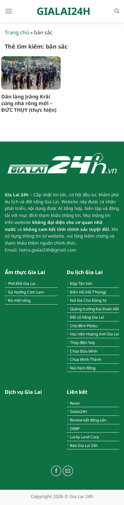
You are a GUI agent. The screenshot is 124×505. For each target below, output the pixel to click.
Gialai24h (63, 11)
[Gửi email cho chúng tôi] (68, 471)
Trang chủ (17, 32)
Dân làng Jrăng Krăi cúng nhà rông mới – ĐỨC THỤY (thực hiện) (28, 103)
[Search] (116, 11)
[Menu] (8, 11)
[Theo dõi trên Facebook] (56, 471)
